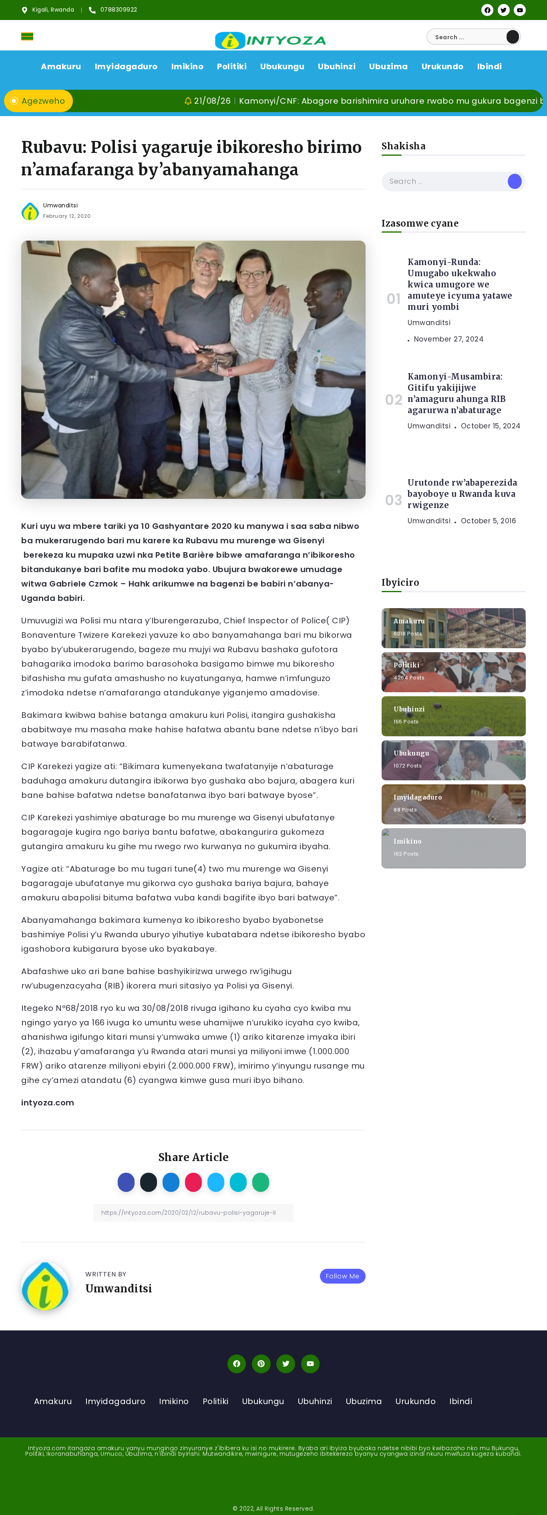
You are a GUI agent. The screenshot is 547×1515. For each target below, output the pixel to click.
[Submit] (513, 37)
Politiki (407, 665)
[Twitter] (504, 10)
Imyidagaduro (418, 797)
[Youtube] (520, 10)
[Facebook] (487, 10)
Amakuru (409, 621)
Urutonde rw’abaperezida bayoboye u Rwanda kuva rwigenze (462, 494)
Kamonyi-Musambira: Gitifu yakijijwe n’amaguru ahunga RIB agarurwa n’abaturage (457, 393)
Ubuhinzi (409, 709)
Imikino (408, 841)
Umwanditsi (60, 205)
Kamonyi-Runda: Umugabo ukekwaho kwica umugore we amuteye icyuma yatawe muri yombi (460, 284)
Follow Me (343, 1276)
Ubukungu (411, 753)
